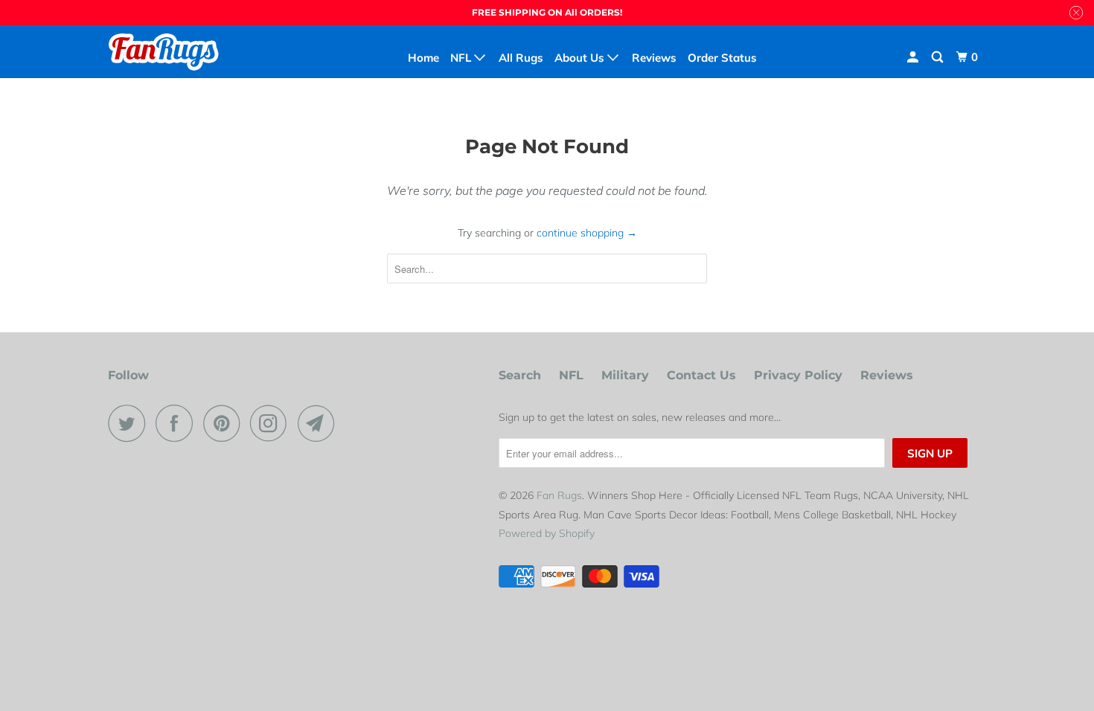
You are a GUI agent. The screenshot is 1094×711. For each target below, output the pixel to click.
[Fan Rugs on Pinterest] (225, 423)
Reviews (886, 375)
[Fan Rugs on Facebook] (178, 423)
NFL (571, 375)
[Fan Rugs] (184, 51)
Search (520, 375)
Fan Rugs (559, 495)
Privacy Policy (798, 375)
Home (423, 58)
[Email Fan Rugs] (320, 423)
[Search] (938, 57)
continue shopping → (587, 232)
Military (625, 375)
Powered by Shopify (547, 533)
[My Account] (914, 57)
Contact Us (701, 375)
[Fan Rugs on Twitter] (130, 423)
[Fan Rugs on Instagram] (272, 423)
